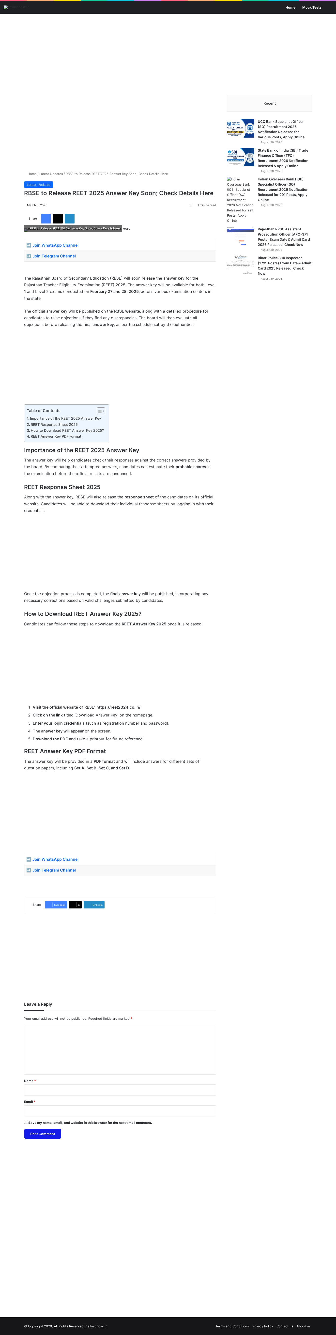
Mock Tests (311, 7)
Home (290, 7)
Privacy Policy (262, 1326)
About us (304, 1326)
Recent (269, 103)
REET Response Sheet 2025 (54, 424)
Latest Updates (51, 174)
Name (30, 1081)
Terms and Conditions (232, 1326)
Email (29, 1102)
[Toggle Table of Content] (98, 411)
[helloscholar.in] (17, 7)
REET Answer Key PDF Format (56, 436)
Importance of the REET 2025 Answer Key (65, 418)
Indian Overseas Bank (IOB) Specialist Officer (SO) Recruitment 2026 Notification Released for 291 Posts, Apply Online (283, 189)
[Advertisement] (168, 53)
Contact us (284, 1326)
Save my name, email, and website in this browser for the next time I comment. (90, 1123)
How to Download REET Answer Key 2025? (67, 430)
